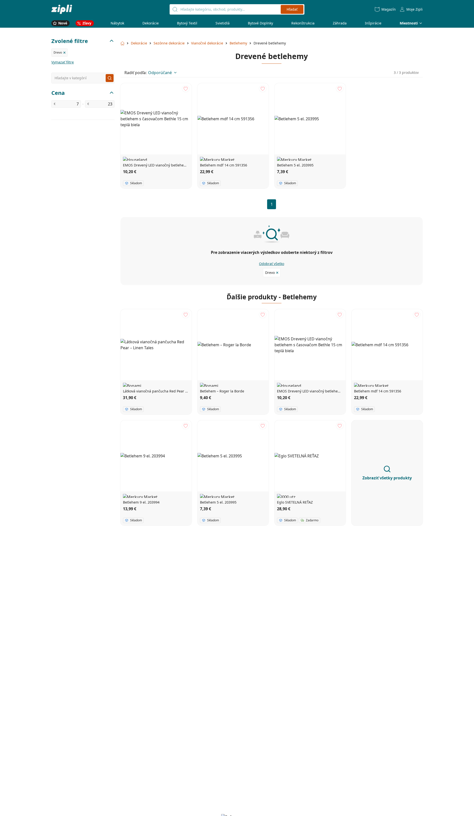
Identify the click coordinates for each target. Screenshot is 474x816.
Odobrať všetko (271, 263)
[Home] (61, 9)
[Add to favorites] (186, 89)
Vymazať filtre (62, 62)
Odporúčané (160, 72)
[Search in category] (110, 78)
